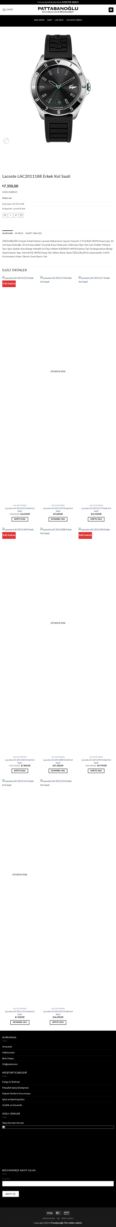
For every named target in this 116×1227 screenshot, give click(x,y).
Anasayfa (7, 1046)
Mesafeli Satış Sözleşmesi (15, 1087)
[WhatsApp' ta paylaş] (5, 215)
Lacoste (59, 20)
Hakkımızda (8, 1052)
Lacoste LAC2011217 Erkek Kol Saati (96, 509)
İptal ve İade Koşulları (13, 1099)
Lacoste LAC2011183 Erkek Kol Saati (20, 761)
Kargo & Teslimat (11, 1081)
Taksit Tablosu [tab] (33, 233)
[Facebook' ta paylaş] (10, 215)
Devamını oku (58, 519)
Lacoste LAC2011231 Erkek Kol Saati (20, 509)
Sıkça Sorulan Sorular (13, 1122)
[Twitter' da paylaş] (15, 215)
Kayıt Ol (10, 1194)
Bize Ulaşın (8, 1058)
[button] (7, 9)
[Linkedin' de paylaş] (21, 215)
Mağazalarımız (10, 1064)
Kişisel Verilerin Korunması (16, 1093)
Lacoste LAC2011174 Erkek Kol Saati (58, 509)
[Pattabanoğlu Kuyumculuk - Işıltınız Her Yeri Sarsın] (58, 10)
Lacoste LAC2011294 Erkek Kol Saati (96, 761)
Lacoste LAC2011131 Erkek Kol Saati (20, 1013)
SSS (58, 1218)
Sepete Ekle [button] (20, 519)
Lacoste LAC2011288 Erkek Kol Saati (58, 761)
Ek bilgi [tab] (19, 233)
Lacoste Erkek (74, 20)
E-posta (6, 1178)
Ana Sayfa (39, 20)
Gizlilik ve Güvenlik (12, 1105)
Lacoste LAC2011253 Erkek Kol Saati (58, 1013)
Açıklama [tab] (7, 233)
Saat (49, 20)
